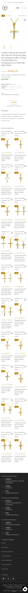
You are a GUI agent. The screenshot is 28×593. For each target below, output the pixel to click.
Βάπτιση (16, 86)
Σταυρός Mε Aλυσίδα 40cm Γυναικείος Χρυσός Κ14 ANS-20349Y (20, 458)
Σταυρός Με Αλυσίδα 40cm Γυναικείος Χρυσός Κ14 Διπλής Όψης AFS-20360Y (20, 224)
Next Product (21, 15)
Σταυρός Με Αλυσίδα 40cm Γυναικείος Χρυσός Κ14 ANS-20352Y (20, 358)
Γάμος (21, 87)
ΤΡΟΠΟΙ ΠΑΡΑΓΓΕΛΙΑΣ (6, 560)
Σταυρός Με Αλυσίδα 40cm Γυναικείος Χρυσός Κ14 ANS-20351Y (6, 389)
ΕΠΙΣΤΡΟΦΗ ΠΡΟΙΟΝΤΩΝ (7, 551)
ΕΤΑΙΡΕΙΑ (3, 543)
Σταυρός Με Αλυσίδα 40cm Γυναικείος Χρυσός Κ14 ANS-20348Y (20, 391)
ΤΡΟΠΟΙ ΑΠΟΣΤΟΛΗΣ (6, 555)
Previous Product (7, 15)
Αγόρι (8, 86)
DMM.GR (14, 591)
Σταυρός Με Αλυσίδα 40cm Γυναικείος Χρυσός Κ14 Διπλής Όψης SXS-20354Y (20, 258)
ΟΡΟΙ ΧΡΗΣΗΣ (4, 547)
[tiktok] (13, 579)
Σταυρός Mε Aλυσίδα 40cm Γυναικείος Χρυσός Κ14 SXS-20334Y (20, 157)
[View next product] (25, 16)
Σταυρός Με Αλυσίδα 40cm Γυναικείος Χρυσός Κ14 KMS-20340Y (20, 322)
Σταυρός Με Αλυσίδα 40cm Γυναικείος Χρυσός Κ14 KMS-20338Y (20, 191)
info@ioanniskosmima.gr (12, 493)
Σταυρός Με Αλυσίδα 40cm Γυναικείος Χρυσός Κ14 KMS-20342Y (6, 358)
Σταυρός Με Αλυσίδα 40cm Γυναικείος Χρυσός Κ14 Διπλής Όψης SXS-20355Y (6, 458)
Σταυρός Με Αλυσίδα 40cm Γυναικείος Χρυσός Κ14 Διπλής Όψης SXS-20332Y (6, 291)
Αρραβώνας (12, 87)
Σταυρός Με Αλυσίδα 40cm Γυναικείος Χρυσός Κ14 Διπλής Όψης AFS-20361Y (6, 325)
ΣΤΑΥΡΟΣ (21, 86)
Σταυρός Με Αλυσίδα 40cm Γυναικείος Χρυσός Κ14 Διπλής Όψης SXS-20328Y (6, 256)
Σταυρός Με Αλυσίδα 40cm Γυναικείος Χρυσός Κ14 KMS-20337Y (6, 157)
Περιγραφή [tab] (14, 102)
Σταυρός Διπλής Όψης (10, 89)
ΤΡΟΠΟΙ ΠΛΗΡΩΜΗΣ (6, 564)
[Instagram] (8, 579)
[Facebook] (3, 579)
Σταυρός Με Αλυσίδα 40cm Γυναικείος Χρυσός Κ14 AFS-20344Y (20, 291)
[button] (24, 20)
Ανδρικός (12, 86)
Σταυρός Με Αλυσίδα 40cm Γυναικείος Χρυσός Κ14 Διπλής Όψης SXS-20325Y (6, 423)
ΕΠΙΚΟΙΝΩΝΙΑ (4, 569)
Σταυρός (3, 89)
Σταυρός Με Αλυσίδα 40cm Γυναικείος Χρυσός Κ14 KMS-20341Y (20, 425)
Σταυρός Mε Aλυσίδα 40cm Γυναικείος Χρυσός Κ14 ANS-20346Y (6, 224)
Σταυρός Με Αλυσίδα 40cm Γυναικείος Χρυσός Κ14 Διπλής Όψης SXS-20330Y (6, 191)
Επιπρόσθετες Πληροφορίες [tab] (14, 106)
